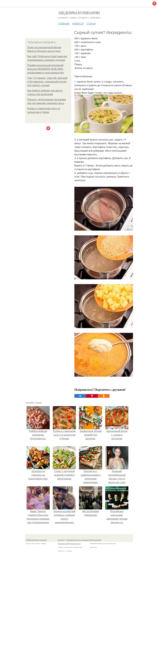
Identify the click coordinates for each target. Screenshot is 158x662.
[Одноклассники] (104, 396)
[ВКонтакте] (80, 396)
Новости (78, 23)
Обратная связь (95, 540)
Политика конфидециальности (69, 543)
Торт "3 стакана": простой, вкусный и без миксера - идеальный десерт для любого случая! (47, 82)
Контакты (61, 540)
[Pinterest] (92, 396)
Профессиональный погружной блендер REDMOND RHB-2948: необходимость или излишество (45, 69)
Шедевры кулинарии (79, 12)
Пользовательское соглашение (77, 540)
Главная (63, 23)
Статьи (91, 23)
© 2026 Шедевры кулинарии (36, 540)
